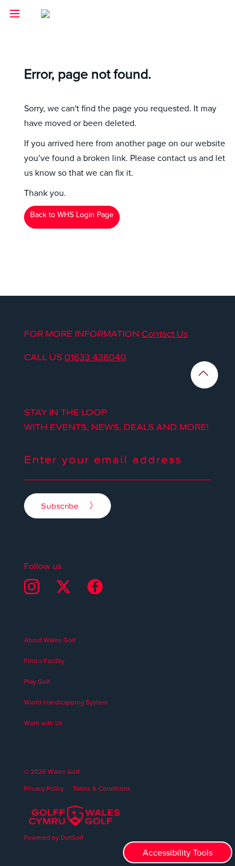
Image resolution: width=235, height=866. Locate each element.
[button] (15, 13)
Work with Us (43, 722)
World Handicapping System (66, 702)
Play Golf (37, 681)
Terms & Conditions (102, 788)
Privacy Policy (44, 788)
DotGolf (72, 837)
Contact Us (165, 333)
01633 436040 (95, 357)
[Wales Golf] (64, 16)
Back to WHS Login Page (72, 214)
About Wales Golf (49, 639)
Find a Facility (44, 660)
